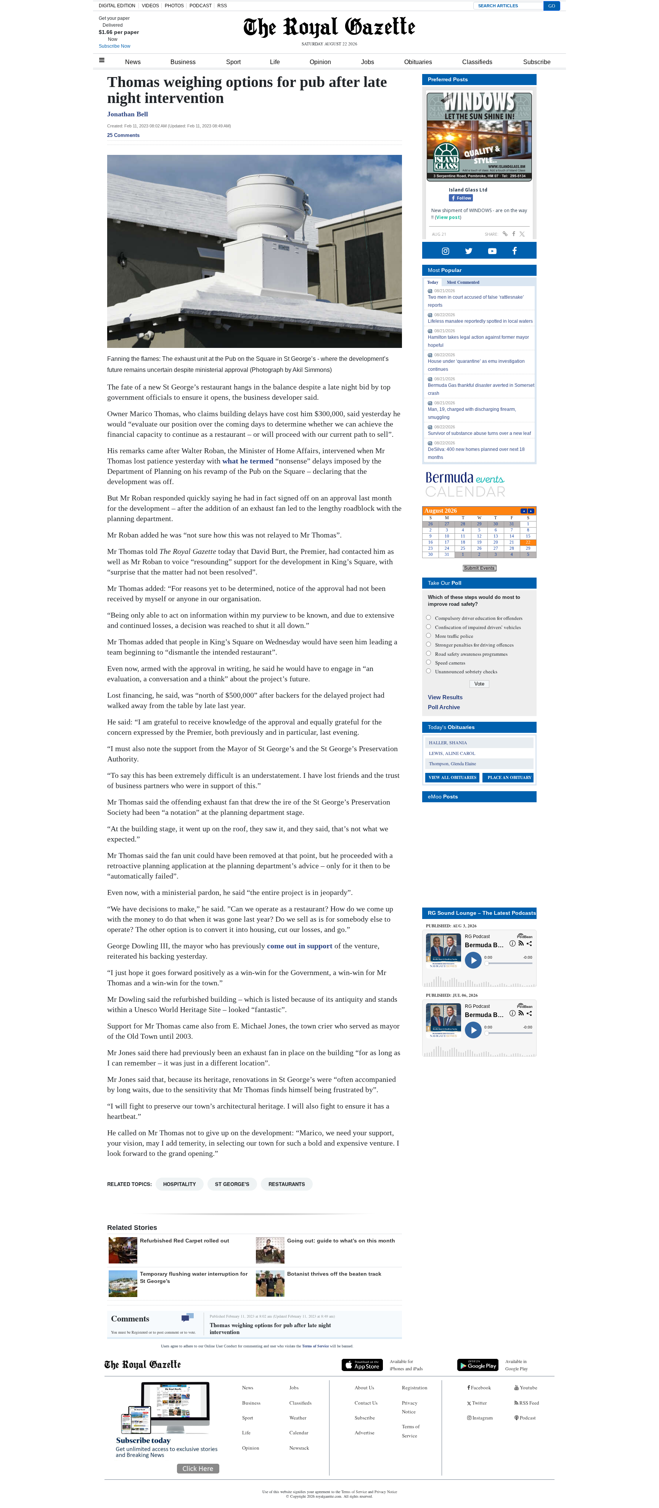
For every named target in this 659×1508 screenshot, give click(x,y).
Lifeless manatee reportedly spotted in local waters (480, 321)
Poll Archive (444, 707)
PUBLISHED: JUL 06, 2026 (452, 995)
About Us (364, 1387)
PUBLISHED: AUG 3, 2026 (451, 926)
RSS (222, 5)
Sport (233, 62)
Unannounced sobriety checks (466, 671)
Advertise (365, 1432)
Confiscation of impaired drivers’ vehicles (478, 627)
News (133, 62)
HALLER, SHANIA (448, 742)
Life (275, 62)
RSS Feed (528, 1402)
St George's (232, 1184)
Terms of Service (315, 1346)
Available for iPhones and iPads (406, 1364)
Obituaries (418, 62)
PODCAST (201, 5)
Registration (415, 1387)
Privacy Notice (410, 1407)
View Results (445, 697)
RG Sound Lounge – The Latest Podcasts (482, 913)
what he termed (248, 461)
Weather (297, 1417)
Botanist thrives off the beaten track (334, 1274)
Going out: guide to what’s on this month (341, 1241)
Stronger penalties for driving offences (474, 644)
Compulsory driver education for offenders (478, 618)
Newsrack (299, 1447)
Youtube (528, 1387)
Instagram (482, 1417)
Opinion (320, 62)
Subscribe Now (114, 46)
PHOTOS (174, 5)
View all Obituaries (452, 777)
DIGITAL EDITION (117, 5)
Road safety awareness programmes (471, 653)
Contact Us (366, 1402)
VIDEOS (150, 5)
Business (183, 62)
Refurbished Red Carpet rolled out (184, 1241)
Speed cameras (450, 662)
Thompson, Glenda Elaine (452, 763)
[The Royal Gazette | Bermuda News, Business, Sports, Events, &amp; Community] (329, 27)
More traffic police (454, 635)
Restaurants (286, 1184)
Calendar (298, 1432)
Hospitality (179, 1184)
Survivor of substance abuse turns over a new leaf (479, 433)
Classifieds (477, 62)
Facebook (480, 1387)
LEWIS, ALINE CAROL (452, 753)
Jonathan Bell (127, 114)
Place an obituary (510, 777)
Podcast (527, 1417)
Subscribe (537, 62)
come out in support (300, 945)
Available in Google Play (516, 1364)
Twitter (479, 1402)
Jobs (367, 62)
